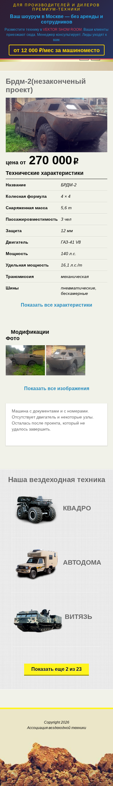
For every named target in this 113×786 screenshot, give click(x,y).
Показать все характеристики (56, 305)
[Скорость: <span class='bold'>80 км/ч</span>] (81, 513)
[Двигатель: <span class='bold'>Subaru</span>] (68, 513)
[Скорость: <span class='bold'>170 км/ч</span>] (81, 567)
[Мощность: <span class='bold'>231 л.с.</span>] (92, 567)
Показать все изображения (56, 388)
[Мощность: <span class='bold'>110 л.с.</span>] (92, 513)
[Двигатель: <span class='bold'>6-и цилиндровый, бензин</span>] (68, 567)
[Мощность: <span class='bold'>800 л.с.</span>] (94, 621)
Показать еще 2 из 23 (56, 669)
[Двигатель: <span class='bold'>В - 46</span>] (70, 621)
